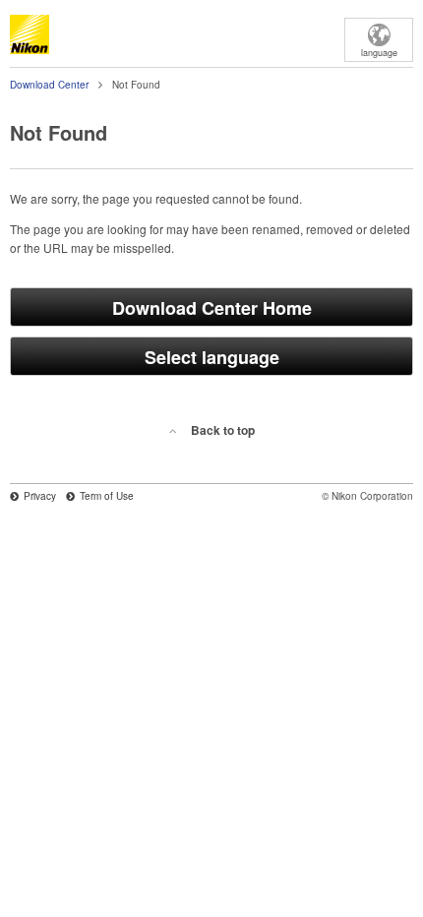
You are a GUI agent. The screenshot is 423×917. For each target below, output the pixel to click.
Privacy (40, 496)
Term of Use (107, 496)
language (379, 52)
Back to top (223, 430)
